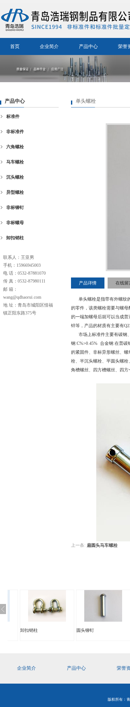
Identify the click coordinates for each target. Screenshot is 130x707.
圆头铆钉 (63, 630)
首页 (15, 46)
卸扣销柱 (15, 237)
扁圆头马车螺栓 (102, 545)
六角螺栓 (15, 146)
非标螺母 (15, 222)
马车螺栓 (15, 162)
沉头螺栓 (15, 177)
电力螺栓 (119, 630)
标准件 (13, 116)
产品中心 (88, 46)
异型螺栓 (15, 192)
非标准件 (15, 131)
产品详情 (88, 283)
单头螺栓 (87, 299)
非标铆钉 (15, 207)
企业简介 (49, 46)
